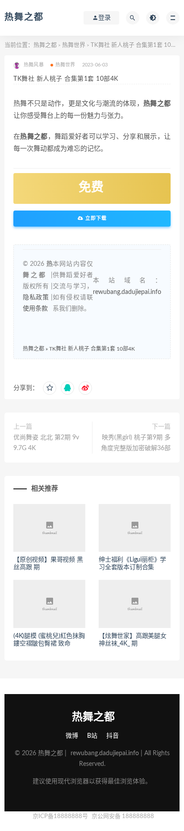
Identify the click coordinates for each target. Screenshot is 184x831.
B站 (92, 736)
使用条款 (35, 309)
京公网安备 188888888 (123, 816)
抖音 (112, 736)
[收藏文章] (49, 388)
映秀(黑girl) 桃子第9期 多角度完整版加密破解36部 (136, 442)
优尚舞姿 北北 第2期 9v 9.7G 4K (46, 442)
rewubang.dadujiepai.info (127, 292)
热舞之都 (24, 17)
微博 (72, 736)
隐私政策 (36, 297)
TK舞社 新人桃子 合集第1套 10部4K (92, 348)
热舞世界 (73, 45)
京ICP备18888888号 (61, 816)
